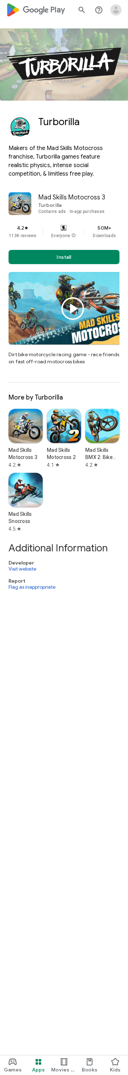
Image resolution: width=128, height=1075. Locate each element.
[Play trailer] (73, 309)
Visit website (22, 569)
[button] (73, 235)
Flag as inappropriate (32, 587)
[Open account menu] (115, 9)
